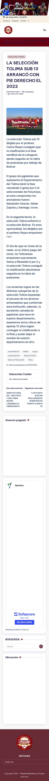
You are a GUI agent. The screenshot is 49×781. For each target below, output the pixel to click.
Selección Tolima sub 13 (16, 360)
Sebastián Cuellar (20, 374)
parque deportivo (14, 356)
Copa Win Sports (13, 351)
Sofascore (25, 630)
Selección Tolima (16, 57)
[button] (18, 379)
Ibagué (35, 351)
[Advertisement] (24, 449)
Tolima (30, 360)
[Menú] (44, 30)
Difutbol (25, 351)
